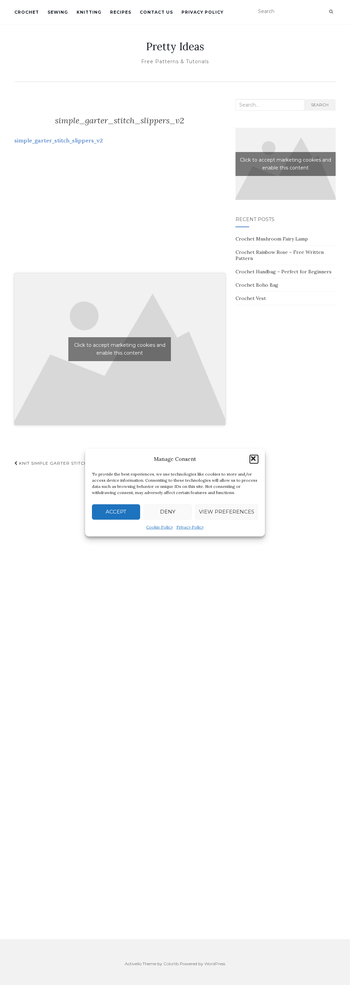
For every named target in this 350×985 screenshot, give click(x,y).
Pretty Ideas (175, 46)
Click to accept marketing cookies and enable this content (119, 349)
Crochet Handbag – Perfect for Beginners (283, 272)
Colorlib (171, 963)
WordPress (214, 963)
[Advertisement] (119, 216)
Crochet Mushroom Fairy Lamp (271, 239)
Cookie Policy (159, 527)
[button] (254, 459)
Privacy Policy (190, 527)
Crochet (26, 12)
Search (319, 104)
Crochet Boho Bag (256, 285)
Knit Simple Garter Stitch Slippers (65, 463)
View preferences (226, 511)
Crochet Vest (250, 298)
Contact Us (156, 12)
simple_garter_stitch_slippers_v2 (58, 141)
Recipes (120, 12)
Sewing (58, 12)
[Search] (331, 11)
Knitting (89, 12)
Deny (167, 511)
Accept (116, 511)
